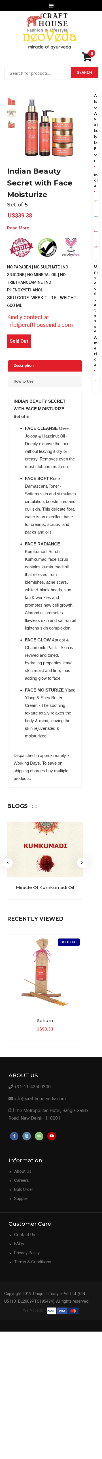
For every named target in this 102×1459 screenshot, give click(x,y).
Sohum (45, 1020)
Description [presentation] (24, 365)
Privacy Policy (27, 1252)
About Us (22, 1171)
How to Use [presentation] (23, 381)
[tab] (45, 366)
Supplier (21, 1198)
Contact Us (24, 1234)
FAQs (19, 1243)
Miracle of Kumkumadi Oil (45, 887)
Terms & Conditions (32, 1261)
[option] (11, 101)
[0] (88, 58)
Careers (21, 1180)
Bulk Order (23, 1189)
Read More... (20, 228)
